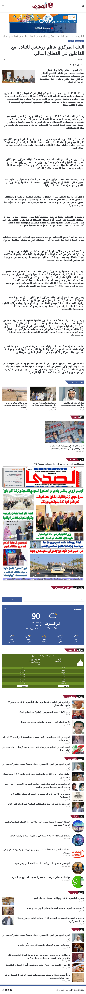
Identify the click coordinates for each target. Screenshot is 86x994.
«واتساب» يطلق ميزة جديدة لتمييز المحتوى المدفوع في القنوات (40, 877)
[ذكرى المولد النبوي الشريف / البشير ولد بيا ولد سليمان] (78, 727)
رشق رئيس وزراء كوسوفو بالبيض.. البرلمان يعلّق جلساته (44, 944)
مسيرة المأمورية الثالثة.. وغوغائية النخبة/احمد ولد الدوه (59, 898)
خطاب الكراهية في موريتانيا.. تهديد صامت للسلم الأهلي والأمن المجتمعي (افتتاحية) (67, 447)
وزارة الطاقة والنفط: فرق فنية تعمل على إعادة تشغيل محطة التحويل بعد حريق (44, 405)
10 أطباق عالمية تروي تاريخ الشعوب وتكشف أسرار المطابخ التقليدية (38, 964)
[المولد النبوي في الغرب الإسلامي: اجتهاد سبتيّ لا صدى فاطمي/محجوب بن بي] (71, 394)
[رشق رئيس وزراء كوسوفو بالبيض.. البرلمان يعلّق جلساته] (78, 947)
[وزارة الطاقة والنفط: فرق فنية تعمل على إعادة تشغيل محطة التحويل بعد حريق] (43, 394)
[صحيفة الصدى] (43, 6)
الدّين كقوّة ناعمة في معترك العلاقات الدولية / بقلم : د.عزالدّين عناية (39, 803)
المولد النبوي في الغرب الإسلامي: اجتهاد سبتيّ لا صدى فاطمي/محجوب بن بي (72, 405)
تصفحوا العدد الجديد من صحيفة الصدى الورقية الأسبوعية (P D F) (59, 464)
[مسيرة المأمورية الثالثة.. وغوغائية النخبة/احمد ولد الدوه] (8, 901)
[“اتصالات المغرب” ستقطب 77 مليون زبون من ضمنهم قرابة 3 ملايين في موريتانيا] (78, 854)
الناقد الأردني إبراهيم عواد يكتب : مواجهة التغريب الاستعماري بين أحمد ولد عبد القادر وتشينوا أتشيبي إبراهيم (37, 785)
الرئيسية (78, 36)
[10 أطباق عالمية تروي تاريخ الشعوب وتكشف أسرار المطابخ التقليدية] (78, 967)
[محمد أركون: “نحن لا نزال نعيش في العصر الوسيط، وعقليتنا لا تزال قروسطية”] (78, 796)
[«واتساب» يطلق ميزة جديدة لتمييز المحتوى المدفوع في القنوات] (78, 882)
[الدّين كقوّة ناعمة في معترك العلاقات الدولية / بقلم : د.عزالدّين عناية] (78, 807)
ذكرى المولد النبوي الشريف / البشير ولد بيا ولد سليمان (44, 721)
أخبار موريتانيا (67, 36)
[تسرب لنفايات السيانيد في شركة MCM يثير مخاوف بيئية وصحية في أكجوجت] (14, 394)
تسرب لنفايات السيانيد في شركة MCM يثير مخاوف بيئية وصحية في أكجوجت (15, 405)
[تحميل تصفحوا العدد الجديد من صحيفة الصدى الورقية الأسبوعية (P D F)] (43, 581)
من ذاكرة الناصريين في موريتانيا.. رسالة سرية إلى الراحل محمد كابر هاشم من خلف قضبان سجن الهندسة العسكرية (38, 956)
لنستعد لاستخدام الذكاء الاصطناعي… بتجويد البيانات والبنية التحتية (40, 835)
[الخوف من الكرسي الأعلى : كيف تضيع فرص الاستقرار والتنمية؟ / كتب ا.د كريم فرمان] (78, 740)
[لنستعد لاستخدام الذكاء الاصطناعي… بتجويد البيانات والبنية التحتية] (78, 840)
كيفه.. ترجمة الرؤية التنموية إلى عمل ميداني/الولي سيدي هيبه (55, 908)
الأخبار (71, 41)
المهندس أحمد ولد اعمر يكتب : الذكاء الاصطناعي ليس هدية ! (42, 863)
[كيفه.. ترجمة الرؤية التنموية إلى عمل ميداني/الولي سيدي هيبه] (8, 911)
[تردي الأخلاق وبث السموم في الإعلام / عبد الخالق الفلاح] (78, 714)
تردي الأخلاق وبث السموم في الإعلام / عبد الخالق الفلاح (44, 711)
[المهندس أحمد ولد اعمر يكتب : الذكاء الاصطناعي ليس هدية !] (78, 868)
